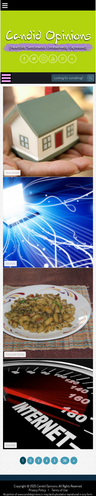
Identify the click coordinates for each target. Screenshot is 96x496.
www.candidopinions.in (30, 494)
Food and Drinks (15, 354)
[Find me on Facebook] (24, 58)
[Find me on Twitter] (34, 58)
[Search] (90, 78)
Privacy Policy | (40, 490)
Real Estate (12, 173)
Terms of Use (59, 490)
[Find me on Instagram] (43, 58)
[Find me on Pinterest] (62, 58)
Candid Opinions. (47, 486)
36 (65, 461)
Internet (10, 263)
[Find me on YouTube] (53, 58)
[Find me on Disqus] (72, 58)
